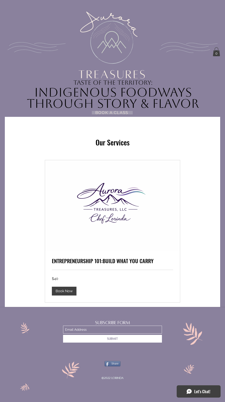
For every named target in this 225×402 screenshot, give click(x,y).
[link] (112, 260)
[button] (216, 51)
